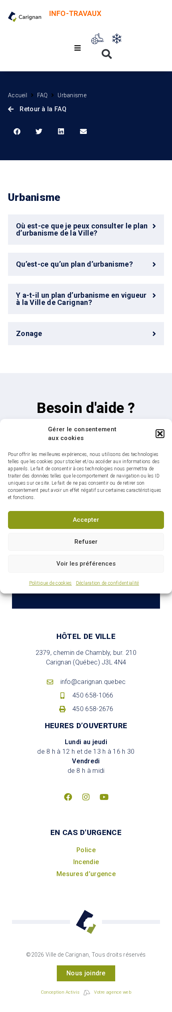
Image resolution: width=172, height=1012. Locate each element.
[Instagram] (86, 797)
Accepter (86, 519)
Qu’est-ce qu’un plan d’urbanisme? (74, 264)
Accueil (17, 95)
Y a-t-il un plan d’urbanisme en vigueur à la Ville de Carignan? (81, 299)
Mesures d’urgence (86, 874)
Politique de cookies (50, 583)
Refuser (86, 541)
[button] (160, 434)
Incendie (86, 862)
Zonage (29, 333)
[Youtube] (104, 797)
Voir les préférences (86, 563)
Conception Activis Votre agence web (86, 992)
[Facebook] (68, 797)
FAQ (42, 95)
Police (86, 850)
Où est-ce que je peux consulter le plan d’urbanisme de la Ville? (82, 229)
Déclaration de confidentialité (107, 583)
